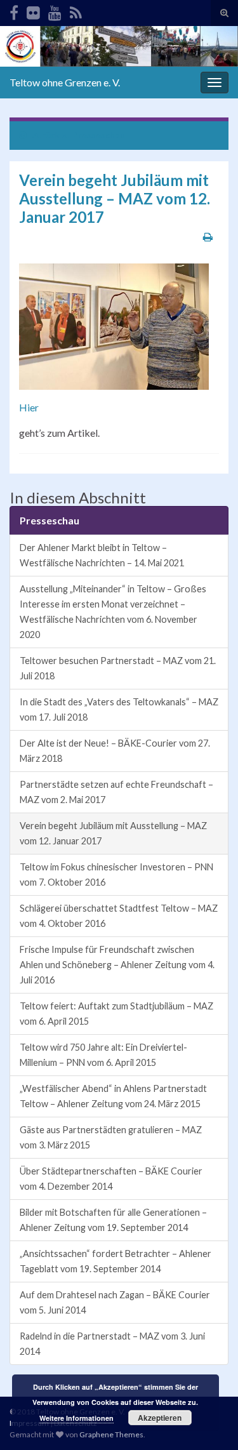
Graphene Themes (111, 1434)
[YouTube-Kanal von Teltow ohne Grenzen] (55, 10)
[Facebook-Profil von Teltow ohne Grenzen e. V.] (14, 10)
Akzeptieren (160, 1417)
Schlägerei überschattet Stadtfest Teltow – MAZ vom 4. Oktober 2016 (119, 916)
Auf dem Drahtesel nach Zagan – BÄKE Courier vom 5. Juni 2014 (115, 1302)
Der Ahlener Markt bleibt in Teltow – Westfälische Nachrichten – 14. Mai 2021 (102, 555)
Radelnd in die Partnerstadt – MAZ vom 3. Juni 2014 (112, 1344)
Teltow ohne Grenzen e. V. (65, 82)
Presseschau (98, 135)
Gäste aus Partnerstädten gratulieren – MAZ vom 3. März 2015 (111, 1137)
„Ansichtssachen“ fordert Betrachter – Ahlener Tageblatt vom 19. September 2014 (115, 1261)
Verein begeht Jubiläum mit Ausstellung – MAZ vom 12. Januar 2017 (113, 833)
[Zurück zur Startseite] (119, 46)
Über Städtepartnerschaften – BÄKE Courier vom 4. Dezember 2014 (111, 1179)
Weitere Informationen (76, 1418)
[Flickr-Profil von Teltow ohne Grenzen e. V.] (33, 10)
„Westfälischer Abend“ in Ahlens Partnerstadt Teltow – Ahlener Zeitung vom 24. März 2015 (113, 1096)
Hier (29, 407)
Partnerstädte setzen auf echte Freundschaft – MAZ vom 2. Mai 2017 (116, 792)
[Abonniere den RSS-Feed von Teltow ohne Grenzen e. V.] (76, 10)
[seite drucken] (208, 236)
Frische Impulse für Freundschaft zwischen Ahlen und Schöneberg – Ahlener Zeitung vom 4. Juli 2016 (117, 964)
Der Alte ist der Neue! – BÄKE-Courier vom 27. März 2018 (115, 751)
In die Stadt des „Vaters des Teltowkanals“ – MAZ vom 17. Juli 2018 (119, 709)
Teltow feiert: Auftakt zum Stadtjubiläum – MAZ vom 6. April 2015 (116, 1014)
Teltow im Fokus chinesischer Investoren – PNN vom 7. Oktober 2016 (116, 874)
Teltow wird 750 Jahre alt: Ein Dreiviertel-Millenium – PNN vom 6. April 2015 (103, 1055)
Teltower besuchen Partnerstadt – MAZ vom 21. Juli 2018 (118, 668)
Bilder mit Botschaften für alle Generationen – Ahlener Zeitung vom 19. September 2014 (113, 1220)
